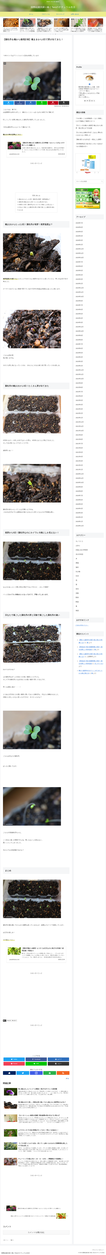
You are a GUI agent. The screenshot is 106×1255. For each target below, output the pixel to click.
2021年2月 (79, 465)
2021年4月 (79, 456)
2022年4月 (79, 404)
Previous (1, 25)
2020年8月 (79, 491)
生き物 (78, 571)
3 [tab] (55, 34)
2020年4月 (79, 508)
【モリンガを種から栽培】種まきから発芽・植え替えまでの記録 (89, 127)
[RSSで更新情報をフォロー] (63, 1073)
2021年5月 (79, 452)
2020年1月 (79, 521)
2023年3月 (79, 361)
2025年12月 (80, 249)
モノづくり (79, 541)
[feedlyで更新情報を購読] (49, 1073)
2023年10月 (80, 331)
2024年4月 (79, 318)
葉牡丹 (14, 1020)
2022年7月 (79, 391)
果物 (77, 563)
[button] (102, 181)
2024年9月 (79, 301)
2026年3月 (79, 240)
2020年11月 (79, 478)
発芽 (10, 1020)
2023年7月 (79, 344)
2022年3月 (79, 409)
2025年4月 (79, 275)
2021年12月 (80, 422)
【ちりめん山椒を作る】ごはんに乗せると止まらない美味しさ (89, 134)
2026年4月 (79, 236)
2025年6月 (79, 266)
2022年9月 (79, 383)
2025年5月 (79, 270)
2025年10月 (80, 257)
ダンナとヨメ (98, 663)
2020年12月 (80, 474)
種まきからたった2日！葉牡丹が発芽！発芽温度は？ (34, 199)
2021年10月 (80, 430)
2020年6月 (79, 500)
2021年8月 (79, 439)
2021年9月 (79, 435)
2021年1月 (79, 469)
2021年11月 (79, 426)
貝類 (77, 593)
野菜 (77, 602)
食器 (77, 610)
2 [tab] (53, 34)
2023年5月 (79, 353)
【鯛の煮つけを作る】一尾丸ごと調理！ (89, 139)
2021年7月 (79, 443)
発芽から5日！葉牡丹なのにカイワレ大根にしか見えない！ (36, 204)
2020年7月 (79, 495)
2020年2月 (79, 517)
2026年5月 (79, 231)
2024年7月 (79, 305)
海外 (77, 567)
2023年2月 (79, 366)
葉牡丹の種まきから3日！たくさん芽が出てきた (33, 202)
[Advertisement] (36, 45)
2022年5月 (79, 400)
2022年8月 (79, 387)
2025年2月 (79, 283)
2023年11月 (79, 327)
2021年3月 (79, 461)
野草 (77, 597)
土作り (78, 545)
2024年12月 (80, 288)
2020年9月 (79, 487)
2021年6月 (79, 448)
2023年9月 (79, 335)
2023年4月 (79, 357)
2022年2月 (79, 413)
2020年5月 (79, 504)
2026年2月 (79, 244)
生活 (77, 576)
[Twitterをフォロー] (22, 1073)
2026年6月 (79, 227)
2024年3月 (79, 322)
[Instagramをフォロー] (36, 1073)
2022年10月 (80, 379)
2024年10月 (80, 296)
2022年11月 (79, 374)
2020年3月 (79, 513)
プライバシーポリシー (98, 1250)
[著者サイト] (9, 1073)
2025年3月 (79, 279)
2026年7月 (79, 223)
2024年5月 (79, 314)
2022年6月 (79, 396)
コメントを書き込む (36, 1232)
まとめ (21, 210)
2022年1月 (79, 417)
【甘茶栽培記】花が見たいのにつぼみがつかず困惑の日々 (89, 145)
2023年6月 (79, 348)
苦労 (77, 589)
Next (105, 25)
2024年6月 (79, 309)
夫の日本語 (79, 554)
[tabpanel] (11, 25)
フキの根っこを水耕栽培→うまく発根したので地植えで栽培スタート (89, 120)
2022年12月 (80, 370)
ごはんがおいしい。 (82, 625)
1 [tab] (50, 34)
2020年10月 (80, 482)
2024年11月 (79, 292)
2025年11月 (79, 253)
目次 (33, 195)
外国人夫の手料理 (82, 550)
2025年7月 (79, 262)
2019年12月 (80, 526)
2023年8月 (79, 340)
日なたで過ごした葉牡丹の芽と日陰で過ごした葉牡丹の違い (37, 207)
